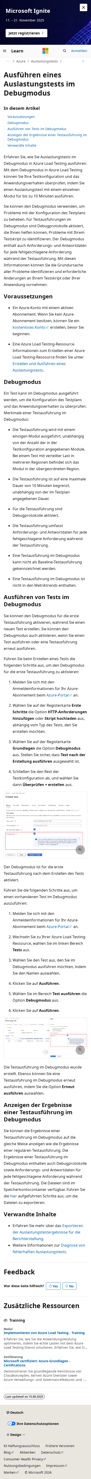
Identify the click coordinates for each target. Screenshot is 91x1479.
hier (13, 1196)
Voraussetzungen (21, 116)
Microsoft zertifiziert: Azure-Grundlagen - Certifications (37, 1363)
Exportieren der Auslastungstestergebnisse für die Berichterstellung (48, 1232)
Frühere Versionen (60, 1446)
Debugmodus (18, 123)
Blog (7, 1452)
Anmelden (79, 50)
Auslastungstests (44, 61)
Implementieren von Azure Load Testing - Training (44, 1333)
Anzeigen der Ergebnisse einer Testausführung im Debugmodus (47, 137)
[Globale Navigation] (4, 51)
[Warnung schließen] (83, 7)
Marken (10, 1472)
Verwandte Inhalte (21, 145)
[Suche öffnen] (64, 51)
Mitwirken (27, 1452)
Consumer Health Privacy (23, 1459)
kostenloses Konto (29, 327)
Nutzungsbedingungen (22, 1465)
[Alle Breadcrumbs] (8, 61)
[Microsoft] (45, 51)
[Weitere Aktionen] (83, 61)
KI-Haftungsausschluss (22, 1446)
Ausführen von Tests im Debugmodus (36, 129)
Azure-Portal (57, 695)
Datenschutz (51, 1452)
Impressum (55, 1465)
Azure (20, 61)
